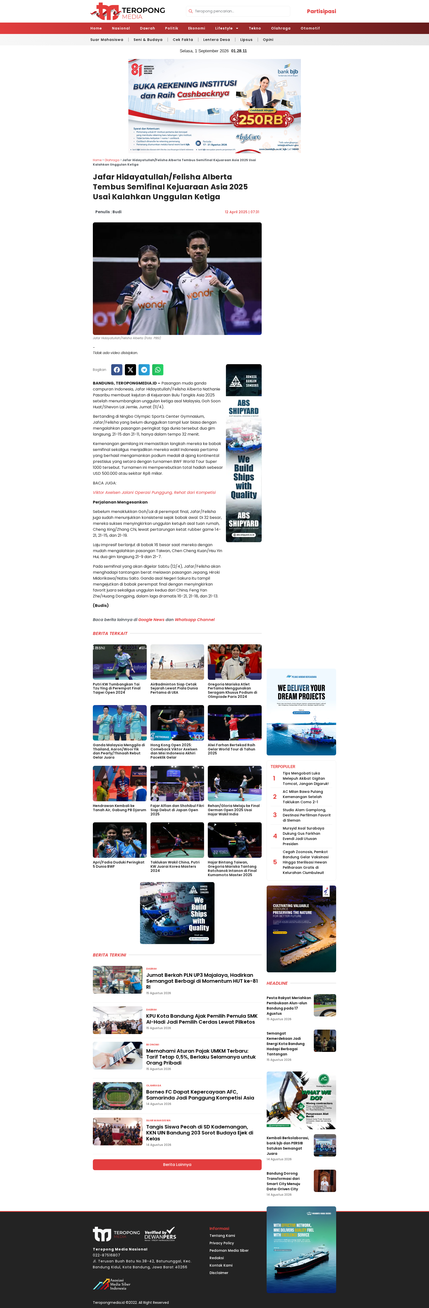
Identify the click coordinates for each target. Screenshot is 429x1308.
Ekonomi (196, 28)
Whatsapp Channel (194, 620)
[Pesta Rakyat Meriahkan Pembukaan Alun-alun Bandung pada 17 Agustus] (325, 1005)
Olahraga (281, 28)
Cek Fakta (183, 39)
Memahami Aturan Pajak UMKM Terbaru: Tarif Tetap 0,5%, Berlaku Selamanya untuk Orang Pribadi (201, 1056)
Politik (171, 28)
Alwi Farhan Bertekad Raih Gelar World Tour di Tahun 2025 (231, 749)
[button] (116, 369)
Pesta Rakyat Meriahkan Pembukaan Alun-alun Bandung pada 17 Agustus (289, 1005)
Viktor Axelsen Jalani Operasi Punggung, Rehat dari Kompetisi (154, 492)
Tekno (255, 28)
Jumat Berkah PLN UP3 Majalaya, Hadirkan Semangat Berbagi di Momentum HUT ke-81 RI (202, 981)
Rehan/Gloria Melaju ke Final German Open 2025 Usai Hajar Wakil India (234, 810)
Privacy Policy (222, 1243)
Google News (151, 620)
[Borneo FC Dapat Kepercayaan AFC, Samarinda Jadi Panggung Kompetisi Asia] (118, 1096)
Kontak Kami (221, 1265)
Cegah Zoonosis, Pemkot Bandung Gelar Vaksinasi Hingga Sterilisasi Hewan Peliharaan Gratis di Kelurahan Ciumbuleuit (305, 862)
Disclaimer (219, 1272)
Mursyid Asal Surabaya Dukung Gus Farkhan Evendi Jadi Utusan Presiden (303, 836)
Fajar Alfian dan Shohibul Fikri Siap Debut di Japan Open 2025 (177, 810)
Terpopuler (283, 766)
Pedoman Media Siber (229, 1250)
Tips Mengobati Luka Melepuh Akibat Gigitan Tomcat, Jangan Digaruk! (306, 778)
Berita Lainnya (177, 1164)
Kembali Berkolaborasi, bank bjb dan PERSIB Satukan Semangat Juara (288, 1145)
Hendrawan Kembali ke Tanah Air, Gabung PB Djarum (119, 807)
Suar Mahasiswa (106, 39)
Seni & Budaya (148, 39)
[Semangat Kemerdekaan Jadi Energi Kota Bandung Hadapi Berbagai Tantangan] (325, 1041)
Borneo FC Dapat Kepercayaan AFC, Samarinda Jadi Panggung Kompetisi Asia (200, 1094)
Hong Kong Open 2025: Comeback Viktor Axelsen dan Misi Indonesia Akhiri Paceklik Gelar (173, 751)
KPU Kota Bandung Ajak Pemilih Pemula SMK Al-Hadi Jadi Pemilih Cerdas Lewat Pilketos (202, 1018)
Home (96, 28)
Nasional (121, 28)
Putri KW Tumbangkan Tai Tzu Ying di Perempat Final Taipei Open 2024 (117, 688)
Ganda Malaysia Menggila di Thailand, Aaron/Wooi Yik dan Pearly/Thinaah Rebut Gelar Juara (119, 751)
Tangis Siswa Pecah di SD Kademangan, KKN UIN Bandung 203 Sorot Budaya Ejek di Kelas (199, 1132)
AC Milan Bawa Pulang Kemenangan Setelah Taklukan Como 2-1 (303, 796)
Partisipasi (321, 11)
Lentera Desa (216, 39)
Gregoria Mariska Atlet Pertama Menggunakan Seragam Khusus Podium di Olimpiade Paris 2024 (232, 690)
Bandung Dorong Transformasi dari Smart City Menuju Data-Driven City (283, 1181)
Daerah (147, 28)
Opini (268, 39)
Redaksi (217, 1257)
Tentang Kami (222, 1235)
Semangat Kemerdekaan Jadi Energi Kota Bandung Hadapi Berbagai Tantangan (286, 1044)
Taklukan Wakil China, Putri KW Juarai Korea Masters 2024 (175, 866)
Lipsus (246, 39)
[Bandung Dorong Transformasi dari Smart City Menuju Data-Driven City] (325, 1181)
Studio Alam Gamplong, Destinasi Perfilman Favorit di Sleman (307, 815)
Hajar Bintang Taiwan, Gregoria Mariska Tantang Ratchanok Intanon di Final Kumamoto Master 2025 (232, 868)
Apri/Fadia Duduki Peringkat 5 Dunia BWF (118, 864)
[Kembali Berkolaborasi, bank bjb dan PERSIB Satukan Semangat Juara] (325, 1145)
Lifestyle (224, 28)
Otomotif (310, 28)
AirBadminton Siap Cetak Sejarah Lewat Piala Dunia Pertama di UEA (174, 688)
